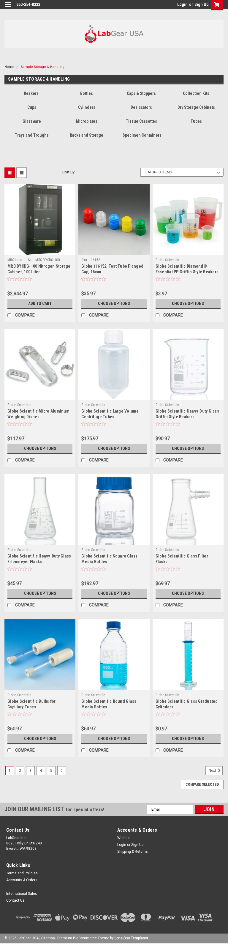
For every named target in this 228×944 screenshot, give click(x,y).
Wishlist (124, 838)
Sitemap (48, 938)
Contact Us (15, 900)
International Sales (21, 894)
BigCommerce (85, 938)
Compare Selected (202, 784)
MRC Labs (14, 260)
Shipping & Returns (132, 851)
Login (182, 4)
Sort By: (68, 172)
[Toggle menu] (8, 8)
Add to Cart (40, 303)
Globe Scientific (167, 260)
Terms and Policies (22, 873)
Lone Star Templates (131, 938)
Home (9, 67)
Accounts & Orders (21, 880)
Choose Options (114, 303)
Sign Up (201, 4)
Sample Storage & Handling (42, 67)
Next (213, 771)
